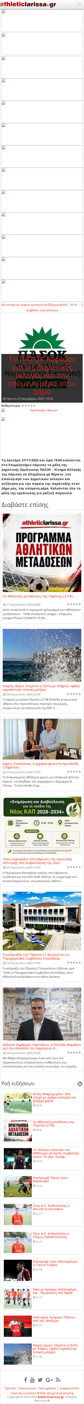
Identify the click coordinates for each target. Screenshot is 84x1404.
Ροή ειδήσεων (17, 1083)
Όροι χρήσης (47, 1388)
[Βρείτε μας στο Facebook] (25, 1379)
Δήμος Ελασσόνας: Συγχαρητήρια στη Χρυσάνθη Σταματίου (40, 765)
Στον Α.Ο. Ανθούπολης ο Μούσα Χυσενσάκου (51, 1207)
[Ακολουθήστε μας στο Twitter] (40, 1379)
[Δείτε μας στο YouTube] (32, 1379)
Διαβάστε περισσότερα (42, 310)
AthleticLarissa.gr (51, 1397)
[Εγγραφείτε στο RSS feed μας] (58, 1379)
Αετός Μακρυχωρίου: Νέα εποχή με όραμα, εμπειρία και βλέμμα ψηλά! (54, 1097)
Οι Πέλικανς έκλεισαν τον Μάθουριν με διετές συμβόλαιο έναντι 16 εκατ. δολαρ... (56, 1153)
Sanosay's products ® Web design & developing (42, 1393)
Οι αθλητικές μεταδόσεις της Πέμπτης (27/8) (38, 596)
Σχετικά (10, 1388)
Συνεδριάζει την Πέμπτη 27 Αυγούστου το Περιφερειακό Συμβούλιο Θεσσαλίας (36, 956)
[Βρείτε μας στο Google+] (49, 1379)
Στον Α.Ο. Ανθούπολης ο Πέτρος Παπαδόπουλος (51, 1235)
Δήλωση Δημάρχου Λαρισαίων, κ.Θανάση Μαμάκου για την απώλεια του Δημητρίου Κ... (42, 1046)
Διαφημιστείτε (69, 1388)
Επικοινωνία (27, 1388)
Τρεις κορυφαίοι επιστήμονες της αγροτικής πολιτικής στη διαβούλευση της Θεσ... (37, 860)
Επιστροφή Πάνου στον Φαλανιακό (50, 1179)
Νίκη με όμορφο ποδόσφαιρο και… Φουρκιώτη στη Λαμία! (55, 1291)
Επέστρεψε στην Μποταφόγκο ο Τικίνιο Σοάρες (55, 1263)
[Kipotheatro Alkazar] (42, 410)
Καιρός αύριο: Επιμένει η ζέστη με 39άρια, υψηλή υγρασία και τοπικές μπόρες (41, 687)
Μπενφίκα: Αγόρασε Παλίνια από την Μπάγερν (54, 1319)
